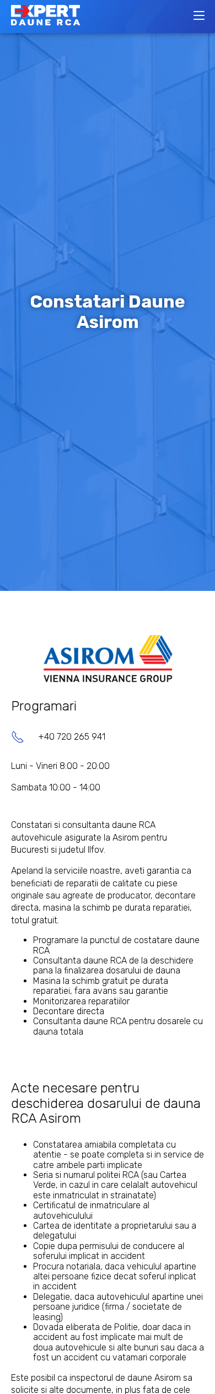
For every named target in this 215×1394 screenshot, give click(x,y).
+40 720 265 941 (71, 736)
